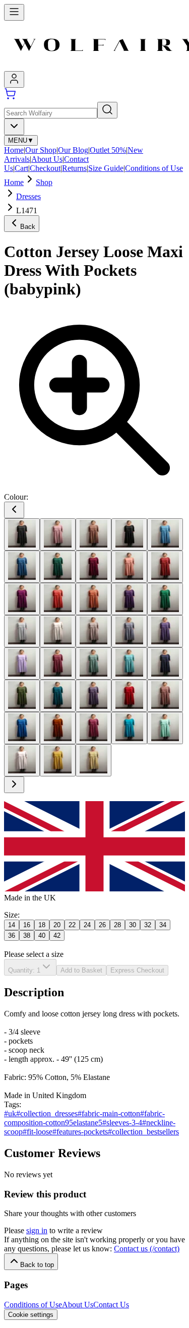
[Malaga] (58, 663)
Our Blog (73, 150)
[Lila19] (165, 631)
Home (14, 150)
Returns (74, 168)
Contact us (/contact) (146, 1248)
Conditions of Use (154, 168)
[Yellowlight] (93, 760)
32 (147, 925)
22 (72, 925)
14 (11, 925)
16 (26, 925)
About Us (46, 159)
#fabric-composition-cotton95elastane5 (84, 1118)
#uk (10, 1113)
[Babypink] (58, 534)
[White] (22, 760)
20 (56, 925)
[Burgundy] (93, 567)
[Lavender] (129, 631)
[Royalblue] (22, 728)
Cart (21, 168)
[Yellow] (58, 760)
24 (87, 925)
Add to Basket (81, 970)
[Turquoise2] (129, 728)
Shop (44, 182)
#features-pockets (80, 1131)
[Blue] (165, 534)
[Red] (129, 696)
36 (11, 935)
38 (26, 935)
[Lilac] (22, 663)
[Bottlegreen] (58, 567)
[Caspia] (22, 599)
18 (41, 925)
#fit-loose (37, 1131)
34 (162, 925)
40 (41, 935)
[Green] (165, 599)
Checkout (45, 168)
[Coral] (58, 599)
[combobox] (14, 126)
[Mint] (129, 663)
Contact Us (111, 1304)
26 (102, 925)
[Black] (129, 534)
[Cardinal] (165, 567)
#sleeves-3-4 (122, 1122)
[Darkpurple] (129, 599)
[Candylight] (129, 567)
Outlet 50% (108, 150)
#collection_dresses (47, 1113)
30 (132, 925)
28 (117, 925)
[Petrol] (58, 696)
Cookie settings (30, 1314)
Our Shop (40, 150)
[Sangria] (93, 728)
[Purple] (93, 696)
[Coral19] (93, 599)
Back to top (37, 1265)
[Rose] (165, 696)
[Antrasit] (22, 534)
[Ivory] (58, 631)
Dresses (28, 196)
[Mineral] (93, 663)
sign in (36, 1230)
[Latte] (93, 631)
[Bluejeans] (22, 567)
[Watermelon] (165, 728)
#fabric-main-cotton (109, 1113)
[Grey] (22, 631)
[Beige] (93, 534)
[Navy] (165, 663)
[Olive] (22, 696)
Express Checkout (137, 970)
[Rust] (58, 728)
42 (56, 935)
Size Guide (105, 168)
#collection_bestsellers (143, 1131)
